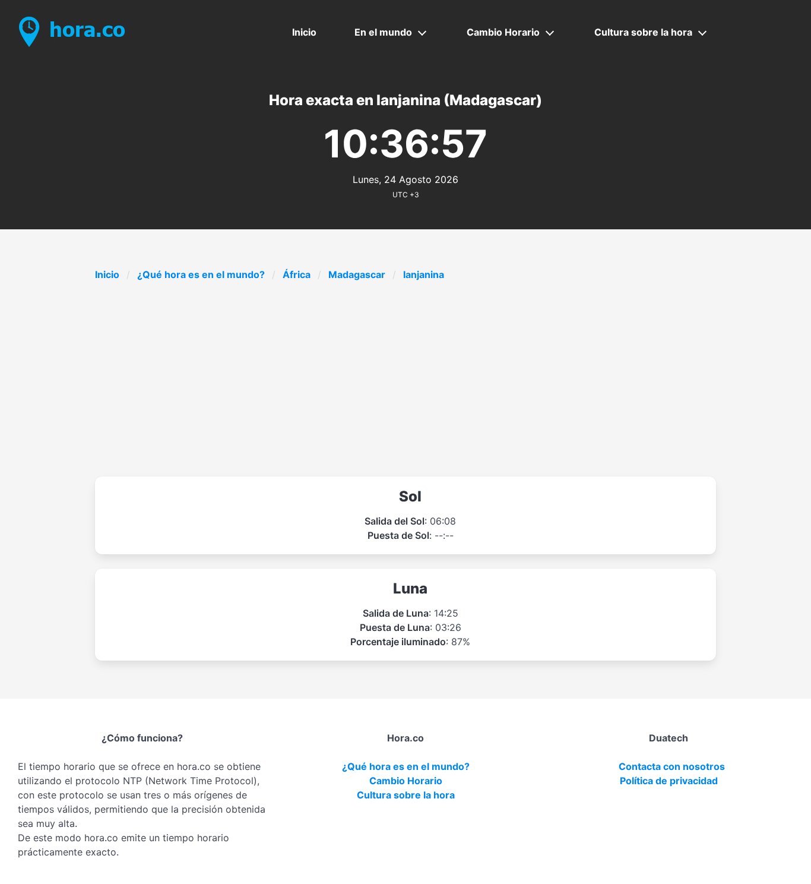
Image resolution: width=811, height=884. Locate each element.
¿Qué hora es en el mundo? (201, 274)
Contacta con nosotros (672, 766)
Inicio (304, 32)
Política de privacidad (669, 781)
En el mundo (383, 32)
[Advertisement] (451, 379)
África (297, 274)
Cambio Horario (503, 32)
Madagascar (356, 274)
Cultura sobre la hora (643, 32)
